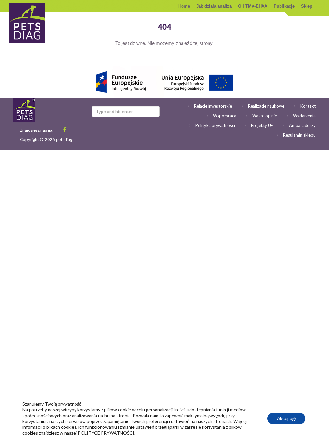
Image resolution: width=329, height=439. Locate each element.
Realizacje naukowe (266, 106)
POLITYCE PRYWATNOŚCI (106, 432)
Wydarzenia (304, 115)
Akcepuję (286, 418)
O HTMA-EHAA (252, 6)
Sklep (306, 6)
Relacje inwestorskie (213, 106)
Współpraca (224, 115)
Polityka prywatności (215, 125)
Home (184, 6)
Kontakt (308, 106)
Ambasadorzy (302, 125)
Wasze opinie (264, 115)
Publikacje (284, 6)
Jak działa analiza (214, 6)
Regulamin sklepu (299, 135)
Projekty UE (262, 125)
